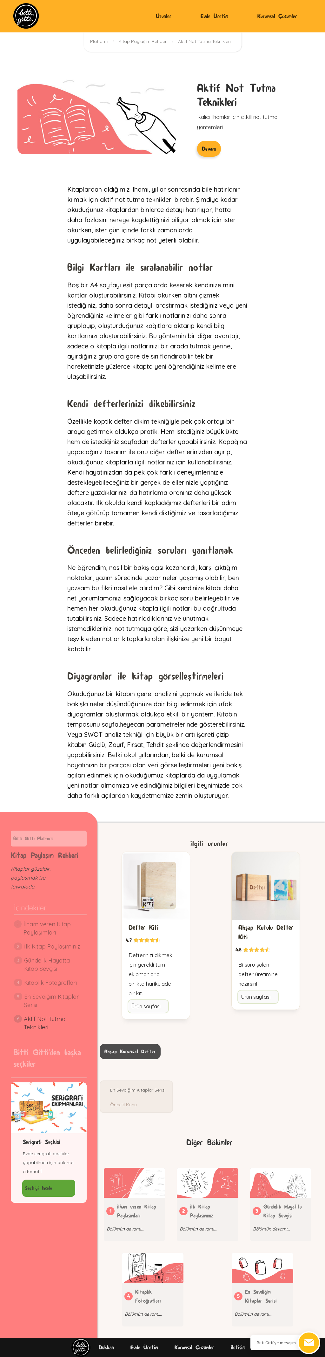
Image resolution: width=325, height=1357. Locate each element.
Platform (99, 41)
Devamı (209, 149)
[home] (26, 16)
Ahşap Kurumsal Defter (130, 1051)
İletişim (238, 1347)
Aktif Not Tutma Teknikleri (204, 41)
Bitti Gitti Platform (33, 838)
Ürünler (163, 16)
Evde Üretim (214, 16)
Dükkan (106, 1347)
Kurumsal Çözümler (277, 16)
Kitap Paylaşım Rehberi (143, 41)
